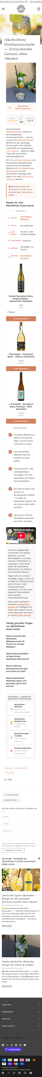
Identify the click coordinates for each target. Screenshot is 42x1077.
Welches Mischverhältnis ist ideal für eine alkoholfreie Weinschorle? (17, 656)
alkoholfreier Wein (21, 768)
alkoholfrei (8, 768)
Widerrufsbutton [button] (8, 1026)
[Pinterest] (16, 1045)
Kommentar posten (13, 850)
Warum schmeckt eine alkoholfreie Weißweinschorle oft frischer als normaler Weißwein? (16, 641)
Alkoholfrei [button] (6, 1019)
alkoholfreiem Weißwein (21, 160)
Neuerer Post (11, 800)
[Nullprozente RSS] (39, 858)
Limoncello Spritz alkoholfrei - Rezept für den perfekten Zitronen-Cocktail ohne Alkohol (19, 898)
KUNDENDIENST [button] (7, 1012)
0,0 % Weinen (12, 151)
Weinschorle (9, 773)
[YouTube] (25, 1045)
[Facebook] (3, 1045)
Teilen (9, 779)
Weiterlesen (7, 926)
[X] (7, 1045)
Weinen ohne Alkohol (21, 615)
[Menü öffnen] (5, 9)
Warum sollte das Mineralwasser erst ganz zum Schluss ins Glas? (17, 668)
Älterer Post (11, 795)
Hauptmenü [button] (6, 1005)
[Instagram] (20, 1045)
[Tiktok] (12, 1045)
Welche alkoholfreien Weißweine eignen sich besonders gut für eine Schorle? (16, 682)
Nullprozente (8, 1067)
